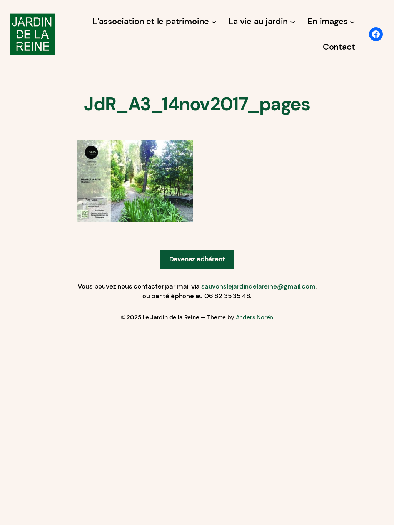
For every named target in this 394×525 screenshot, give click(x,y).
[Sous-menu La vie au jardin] (292, 21)
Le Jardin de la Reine (171, 317)
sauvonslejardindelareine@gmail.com (258, 286)
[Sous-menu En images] (352, 21)
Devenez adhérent (197, 259)
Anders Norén (255, 317)
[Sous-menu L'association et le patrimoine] (213, 21)
